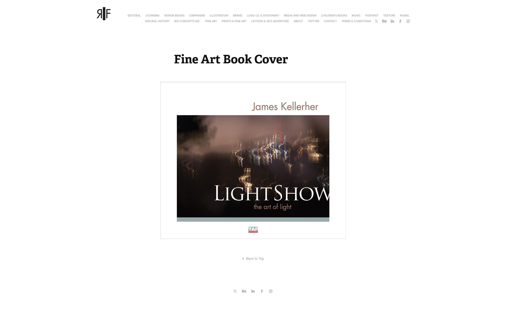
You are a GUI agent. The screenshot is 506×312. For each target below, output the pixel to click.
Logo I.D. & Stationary (263, 15)
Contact (330, 21)
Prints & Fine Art (234, 21)
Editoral (134, 15)
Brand (237, 15)
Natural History (157, 21)
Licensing (152, 15)
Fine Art (211, 21)
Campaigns (197, 15)
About (298, 21)
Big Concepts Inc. (187, 21)
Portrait (372, 15)
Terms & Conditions (356, 21)
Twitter (313, 21)
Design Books (174, 15)
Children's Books (334, 15)
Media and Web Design (300, 15)
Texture (389, 15)
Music (356, 15)
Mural (404, 15)
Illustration (219, 15)
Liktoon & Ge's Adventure (270, 21)
